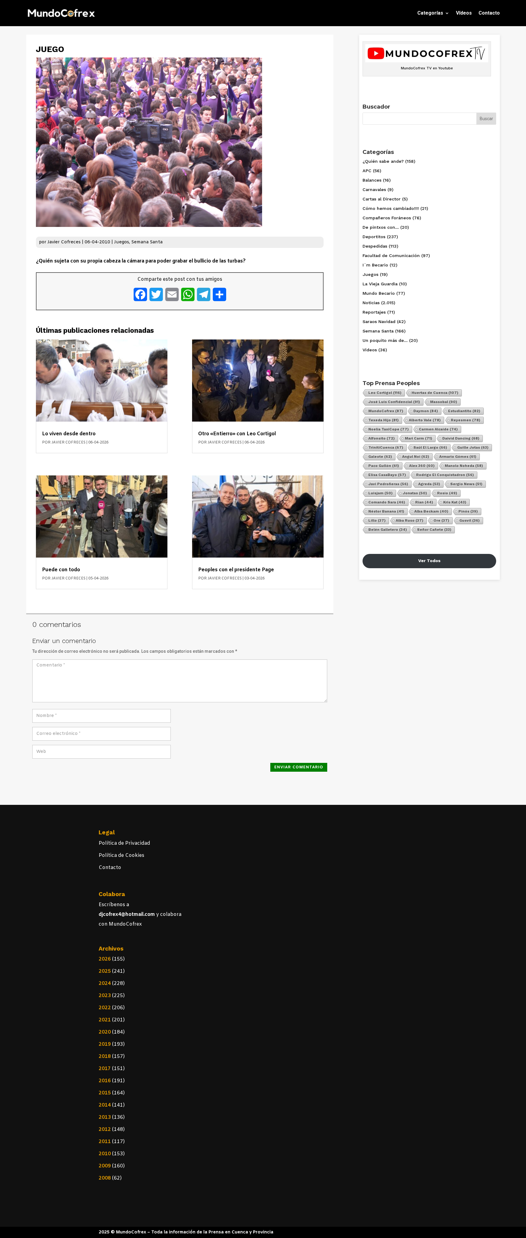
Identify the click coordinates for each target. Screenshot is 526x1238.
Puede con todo (61, 570)
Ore (441, 520)
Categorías (430, 13)
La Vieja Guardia (380, 283)
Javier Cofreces (64, 242)
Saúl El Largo (430, 447)
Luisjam (380, 493)
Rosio (447, 493)
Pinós (468, 511)
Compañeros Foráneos (387, 217)
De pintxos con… (381, 227)
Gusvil (469, 520)
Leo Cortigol (385, 393)
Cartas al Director (382, 198)
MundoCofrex (385, 411)
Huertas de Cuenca (435, 393)
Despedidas (375, 246)
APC (367, 170)
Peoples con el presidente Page (236, 570)
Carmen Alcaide (438, 429)
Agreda (429, 484)
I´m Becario (375, 265)
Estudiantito (464, 411)
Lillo (377, 520)
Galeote (380, 456)
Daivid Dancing (460, 438)
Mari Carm (418, 438)
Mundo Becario (379, 293)
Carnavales (374, 189)
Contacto (489, 13)
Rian (424, 502)
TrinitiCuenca (385, 447)
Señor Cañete (434, 529)
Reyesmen (465, 420)
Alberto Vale (425, 420)
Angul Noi (415, 456)
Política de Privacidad (124, 843)
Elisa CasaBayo (387, 475)
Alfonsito (381, 438)
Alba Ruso (409, 520)
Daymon (425, 411)
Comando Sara (386, 502)
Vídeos (464, 13)
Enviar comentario (298, 767)
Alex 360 (422, 466)
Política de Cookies (121, 855)
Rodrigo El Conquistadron (445, 475)
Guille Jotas (473, 447)
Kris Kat (454, 502)
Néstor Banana (386, 511)
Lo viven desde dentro (69, 434)
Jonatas (415, 493)
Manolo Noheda (464, 466)
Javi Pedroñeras (388, 484)
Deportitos (374, 236)
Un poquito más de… (385, 340)
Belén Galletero (387, 529)
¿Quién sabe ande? (383, 161)
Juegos (121, 242)
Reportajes (374, 312)
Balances (372, 180)
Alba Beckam (431, 511)
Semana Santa (147, 242)
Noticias (371, 302)
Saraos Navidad (379, 321)
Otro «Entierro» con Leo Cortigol (237, 434)
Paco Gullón (383, 466)
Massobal (443, 402)
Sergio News (466, 484)
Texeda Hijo (383, 420)
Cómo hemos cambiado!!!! (391, 208)
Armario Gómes (457, 456)
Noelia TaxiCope (388, 429)
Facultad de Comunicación (391, 255)
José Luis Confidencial (394, 402)
